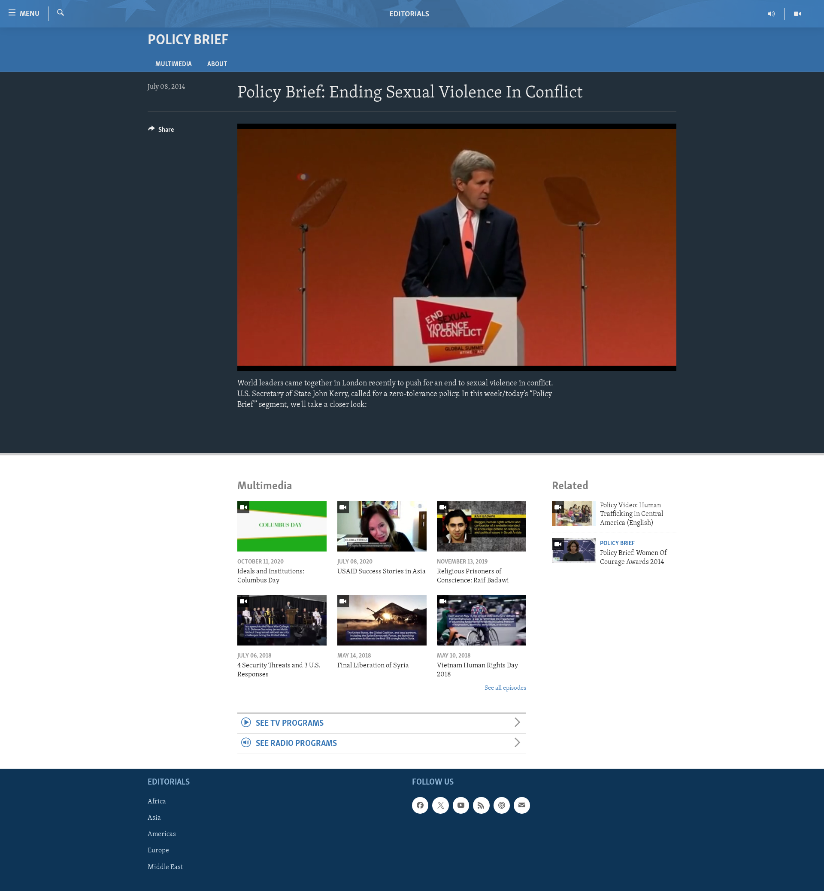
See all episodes (505, 688)
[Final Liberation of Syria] (382, 620)
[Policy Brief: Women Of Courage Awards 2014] (574, 550)
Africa (157, 802)
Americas (162, 834)
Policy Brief (617, 543)
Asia (154, 818)
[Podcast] (502, 805)
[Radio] (771, 14)
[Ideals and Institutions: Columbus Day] (282, 526)
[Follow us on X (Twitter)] (440, 805)
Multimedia (173, 64)
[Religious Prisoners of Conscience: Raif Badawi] (481, 526)
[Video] (797, 14)
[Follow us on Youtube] (461, 805)
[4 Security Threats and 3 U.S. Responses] (282, 620)
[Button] (161, 132)
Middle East (165, 867)
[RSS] (481, 805)
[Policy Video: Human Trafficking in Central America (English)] (574, 513)
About (217, 64)
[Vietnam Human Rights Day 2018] (481, 620)
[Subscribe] (522, 805)
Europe (158, 851)
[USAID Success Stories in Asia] (382, 526)
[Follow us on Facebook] (420, 805)
